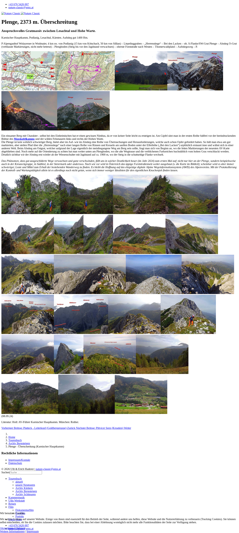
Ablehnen (19, 528)
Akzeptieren (6, 528)
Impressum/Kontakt (19, 459)
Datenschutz (15, 463)
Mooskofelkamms (24, 138)
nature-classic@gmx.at (20, 7)
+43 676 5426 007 (18, 4)
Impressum (33, 531)
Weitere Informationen (12, 531)
